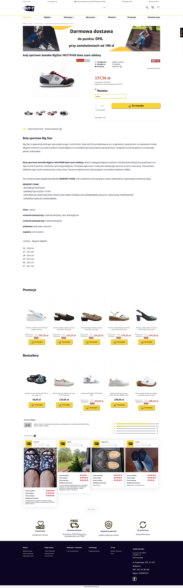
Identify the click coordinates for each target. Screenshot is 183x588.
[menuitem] (27, 17)
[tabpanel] (91, 207)
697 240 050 (27, 1)
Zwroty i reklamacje (28, 553)
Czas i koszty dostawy (73, 551)
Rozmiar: (101, 90)
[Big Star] (155, 61)
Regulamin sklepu (27, 551)
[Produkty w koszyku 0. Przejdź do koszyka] (153, 7)
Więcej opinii (91, 509)
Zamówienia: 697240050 (139, 553)
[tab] (25, 129)
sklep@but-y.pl (53, 1)
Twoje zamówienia (50, 551)
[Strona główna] (28, 8)
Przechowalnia (49, 556)
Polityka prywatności (94, 551)
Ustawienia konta (49, 553)
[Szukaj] (147, 7)
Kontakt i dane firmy (116, 551)
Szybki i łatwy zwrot (28, 556)
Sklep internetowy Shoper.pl (91, 586)
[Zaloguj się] (158, 7)
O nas (112, 553)
